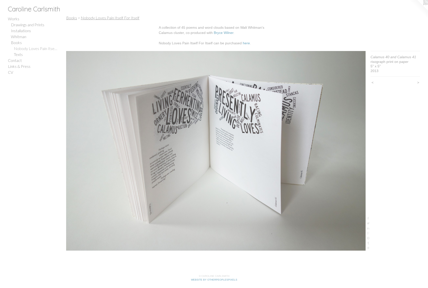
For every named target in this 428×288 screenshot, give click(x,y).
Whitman (18, 36)
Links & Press (19, 66)
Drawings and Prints (27, 24)
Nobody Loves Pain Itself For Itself (35, 48)
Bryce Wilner (223, 33)
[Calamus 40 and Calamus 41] (216, 151)
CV (10, 72)
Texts (18, 54)
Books (16, 42)
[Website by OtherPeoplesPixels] (418, 10)
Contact (15, 60)
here (246, 43)
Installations (21, 30)
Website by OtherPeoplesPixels (214, 279)
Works (13, 18)
